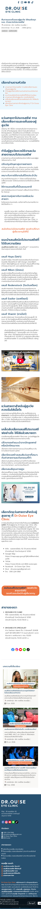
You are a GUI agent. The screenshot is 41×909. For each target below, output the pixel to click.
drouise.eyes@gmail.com (20, 569)
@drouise (6, 838)
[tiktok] (32, 2)
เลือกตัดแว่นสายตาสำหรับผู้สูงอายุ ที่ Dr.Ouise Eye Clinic (22, 104)
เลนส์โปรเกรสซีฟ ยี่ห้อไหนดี (12, 869)
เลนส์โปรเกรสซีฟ (14, 436)
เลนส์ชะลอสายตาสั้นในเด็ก (11, 873)
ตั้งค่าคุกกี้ (32, 903)
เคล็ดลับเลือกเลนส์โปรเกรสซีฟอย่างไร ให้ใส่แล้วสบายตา (22, 100)
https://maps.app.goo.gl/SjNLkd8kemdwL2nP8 (22, 557)
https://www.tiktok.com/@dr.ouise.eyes (21, 564)
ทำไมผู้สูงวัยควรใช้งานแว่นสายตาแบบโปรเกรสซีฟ (21, 92)
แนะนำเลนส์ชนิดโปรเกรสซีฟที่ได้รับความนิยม (20, 95)
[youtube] (25, 2)
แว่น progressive (23, 67)
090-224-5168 (9, 832)
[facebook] (18, 2)
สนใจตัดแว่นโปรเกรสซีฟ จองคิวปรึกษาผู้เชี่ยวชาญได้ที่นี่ (20, 230)
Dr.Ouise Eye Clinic (10, 836)
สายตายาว (5, 415)
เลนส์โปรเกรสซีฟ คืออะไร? (11, 866)
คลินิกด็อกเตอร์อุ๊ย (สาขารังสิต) (13, 849)
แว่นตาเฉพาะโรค (8, 875)
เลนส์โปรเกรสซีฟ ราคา (9, 247)
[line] (28, 2)
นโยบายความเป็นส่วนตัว (9, 904)
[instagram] (22, 2)
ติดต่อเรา (5, 828)
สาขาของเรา (6, 844)
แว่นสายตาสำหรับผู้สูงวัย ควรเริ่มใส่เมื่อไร (19, 97)
